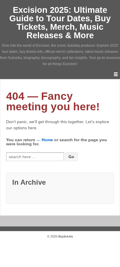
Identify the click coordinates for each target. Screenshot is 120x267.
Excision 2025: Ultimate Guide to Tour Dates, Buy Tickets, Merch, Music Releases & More (60, 22)
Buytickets (65, 236)
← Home (44, 139)
